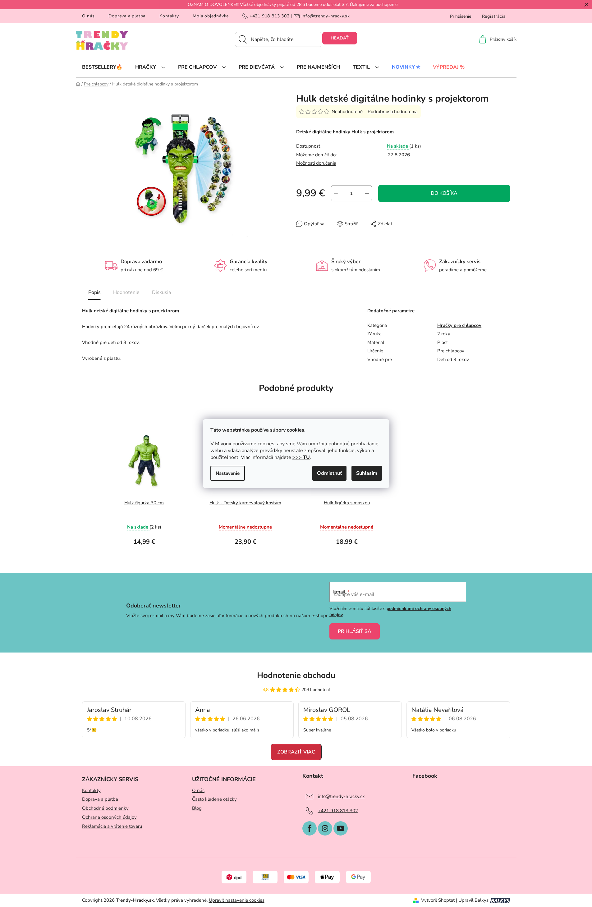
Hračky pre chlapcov (459, 325)
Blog (197, 808)
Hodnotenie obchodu (296, 675)
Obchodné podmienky (105, 808)
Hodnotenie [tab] (126, 292)
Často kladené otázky (214, 799)
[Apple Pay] (327, 877)
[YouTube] (340, 828)
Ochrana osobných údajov (109, 817)
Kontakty (169, 16)
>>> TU (301, 457)
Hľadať (340, 38)
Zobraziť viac (296, 752)
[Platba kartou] (296, 877)
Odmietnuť (329, 473)
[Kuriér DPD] (234, 877)
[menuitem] (102, 67)
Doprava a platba (126, 16)
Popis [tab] (94, 292)
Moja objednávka (211, 16)
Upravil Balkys (473, 900)
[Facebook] (309, 828)
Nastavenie (228, 473)
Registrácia (494, 16)
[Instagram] (325, 828)
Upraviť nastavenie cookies (236, 900)
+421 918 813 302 (270, 16)
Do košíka (444, 193)
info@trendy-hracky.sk (325, 16)
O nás (88, 16)
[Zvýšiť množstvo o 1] (367, 193)
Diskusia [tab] (161, 292)
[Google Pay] (358, 877)
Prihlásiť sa (354, 631)
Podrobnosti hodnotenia (393, 111)
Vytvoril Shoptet (438, 900)
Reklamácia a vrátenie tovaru (112, 826)
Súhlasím (366, 473)
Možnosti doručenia (316, 163)
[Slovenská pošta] (265, 877)
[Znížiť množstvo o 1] (336, 193)
